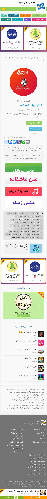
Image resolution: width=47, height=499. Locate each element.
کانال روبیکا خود (28, 216)
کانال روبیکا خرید (37, 234)
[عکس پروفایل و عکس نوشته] (23, 167)
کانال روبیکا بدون (28, 222)
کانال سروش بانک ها (37, 392)
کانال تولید (26, 220)
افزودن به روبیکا (34, 123)
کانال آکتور (39, 216)
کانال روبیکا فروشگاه (20, 58)
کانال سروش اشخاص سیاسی (34, 389)
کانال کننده (39, 222)
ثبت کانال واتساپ (16, 451)
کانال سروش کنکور (13, 407)
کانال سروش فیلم (38, 394)
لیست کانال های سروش (36, 454)
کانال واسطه (25, 225)
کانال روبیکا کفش (33, 213)
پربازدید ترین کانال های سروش (33, 402)
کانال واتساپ (6, 19)
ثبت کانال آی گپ (16, 442)
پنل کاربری (41, 432)
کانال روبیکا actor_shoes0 (34, 237)
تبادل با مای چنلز (39, 442)
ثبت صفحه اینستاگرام (15, 445)
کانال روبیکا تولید (37, 220)
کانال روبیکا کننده (16, 220)
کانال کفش (23, 213)
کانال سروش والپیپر (17, 405)
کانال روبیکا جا (18, 231)
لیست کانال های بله (38, 470)
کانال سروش (13, 15)
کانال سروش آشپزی (23, 394)
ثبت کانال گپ (18, 438)
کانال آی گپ (17, 19)
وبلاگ (26, 249)
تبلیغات (42, 438)
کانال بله (4, 15)
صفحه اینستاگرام (39, 19)
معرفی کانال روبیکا (26, 3)
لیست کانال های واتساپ (36, 473)
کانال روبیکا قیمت (29, 228)
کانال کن (7, 234)
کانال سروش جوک (38, 397)
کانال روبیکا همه (37, 231)
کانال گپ (27, 19)
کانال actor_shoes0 (18, 237)
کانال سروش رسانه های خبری (18, 392)
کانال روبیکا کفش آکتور (31, 105)
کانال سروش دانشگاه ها (15, 389)
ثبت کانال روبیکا (17, 432)
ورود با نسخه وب (35, 128)
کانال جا (9, 231)
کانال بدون (18, 222)
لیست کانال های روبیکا (37, 457)
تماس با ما (41, 435)
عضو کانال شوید (23, 316)
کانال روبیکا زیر (14, 225)
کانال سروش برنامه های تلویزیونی (32, 407)
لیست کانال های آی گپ (36, 467)
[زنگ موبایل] (23, 191)
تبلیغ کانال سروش (24, 397)
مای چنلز (39, 58)
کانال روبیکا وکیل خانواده (23, 312)
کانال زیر (39, 228)
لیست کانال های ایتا (38, 461)
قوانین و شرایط (39, 429)
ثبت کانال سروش (16, 429)
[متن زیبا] (23, 179)
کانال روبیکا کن (16, 234)
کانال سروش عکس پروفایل (34, 405)
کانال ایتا (25, 15)
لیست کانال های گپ (38, 464)
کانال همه (27, 231)
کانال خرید (27, 234)
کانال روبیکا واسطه (36, 225)
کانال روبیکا (39, 15)
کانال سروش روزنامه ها (36, 400)
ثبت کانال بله (18, 448)
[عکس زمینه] (23, 203)
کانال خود (19, 216)
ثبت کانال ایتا (18, 435)
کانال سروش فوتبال (20, 400)
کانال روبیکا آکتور (12, 213)
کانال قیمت (18, 228)
